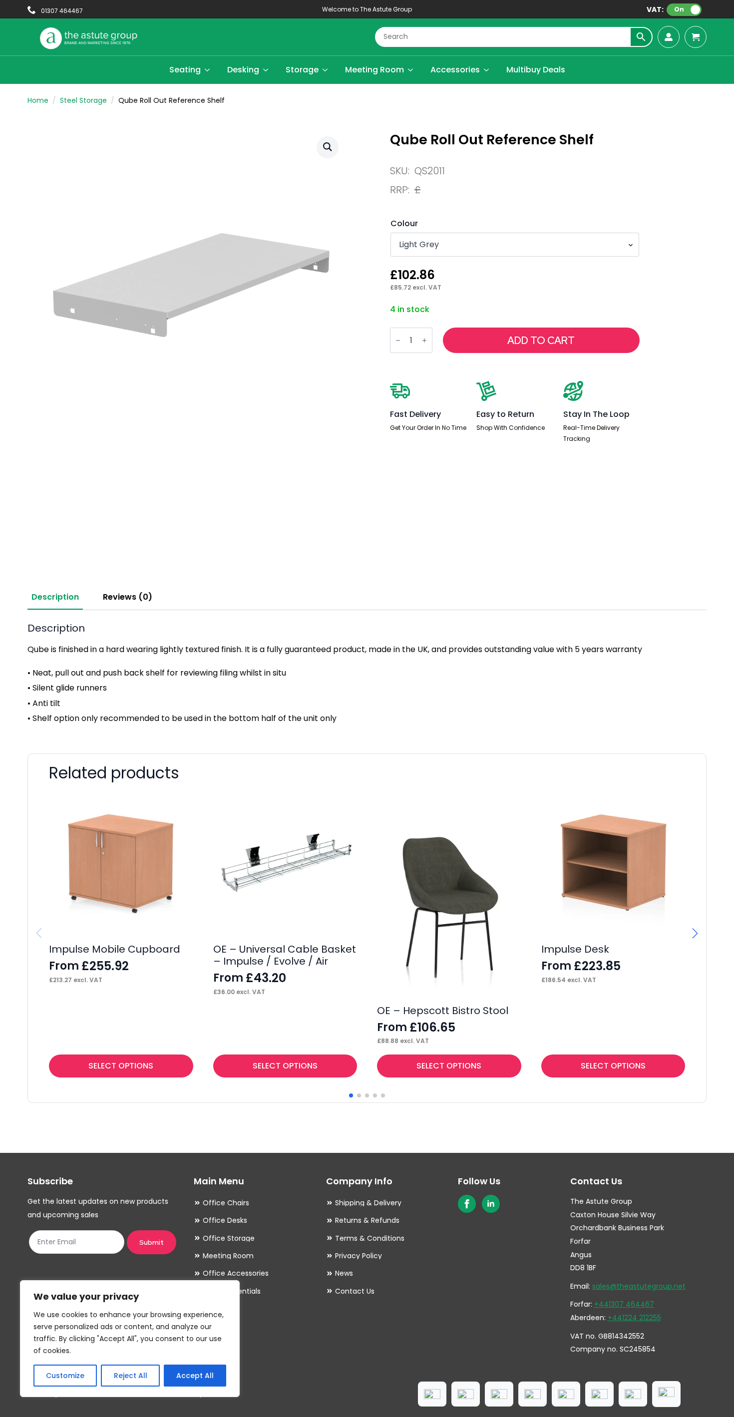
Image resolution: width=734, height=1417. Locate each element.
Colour (404, 224)
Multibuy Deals (535, 69)
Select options (120, 1065)
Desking (243, 69)
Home (37, 100)
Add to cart (541, 340)
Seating (185, 69)
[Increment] (424, 340)
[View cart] (696, 37)
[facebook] (467, 1204)
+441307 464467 (624, 1304)
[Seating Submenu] (208, 70)
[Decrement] (397, 340)
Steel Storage (83, 100)
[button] (327, 146)
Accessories (455, 69)
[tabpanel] (367, 674)
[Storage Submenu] (326, 70)
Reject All (130, 1376)
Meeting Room (374, 69)
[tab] (55, 597)
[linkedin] (491, 1204)
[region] (130, 1338)
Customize (65, 1376)
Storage (302, 69)
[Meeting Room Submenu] (411, 70)
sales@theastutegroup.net (639, 1286)
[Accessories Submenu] (487, 70)
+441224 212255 (634, 1318)
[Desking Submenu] (266, 70)
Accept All (195, 1376)
